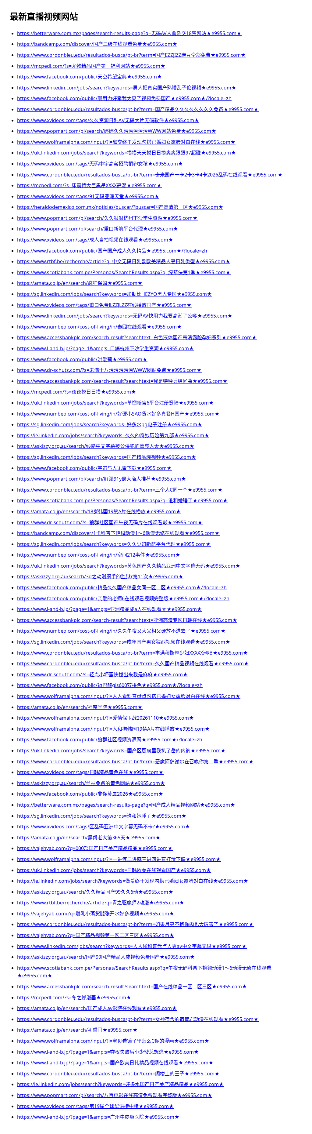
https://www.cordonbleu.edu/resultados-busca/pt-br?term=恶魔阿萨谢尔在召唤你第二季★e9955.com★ (135, 761)
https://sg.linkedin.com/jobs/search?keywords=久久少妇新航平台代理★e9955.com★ (114, 544)
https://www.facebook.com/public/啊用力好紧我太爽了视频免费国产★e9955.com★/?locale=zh (124, 98)
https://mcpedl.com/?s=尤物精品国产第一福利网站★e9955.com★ (91, 66)
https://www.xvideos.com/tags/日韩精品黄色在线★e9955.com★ (90, 772)
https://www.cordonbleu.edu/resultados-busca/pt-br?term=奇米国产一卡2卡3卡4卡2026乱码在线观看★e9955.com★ (150, 174)
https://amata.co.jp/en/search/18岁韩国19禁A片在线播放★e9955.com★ (99, 511)
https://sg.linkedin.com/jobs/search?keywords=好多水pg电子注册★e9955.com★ (109, 424)
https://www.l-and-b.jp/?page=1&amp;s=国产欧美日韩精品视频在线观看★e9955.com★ (115, 1062)
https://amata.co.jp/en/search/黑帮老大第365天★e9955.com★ (89, 837)
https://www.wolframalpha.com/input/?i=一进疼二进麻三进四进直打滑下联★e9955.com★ (119, 859)
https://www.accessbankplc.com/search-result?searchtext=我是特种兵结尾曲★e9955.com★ (122, 381)
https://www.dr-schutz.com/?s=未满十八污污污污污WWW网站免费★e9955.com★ (109, 370)
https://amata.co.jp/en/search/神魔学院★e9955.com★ (80, 707)
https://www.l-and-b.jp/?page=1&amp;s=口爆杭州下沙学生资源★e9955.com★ (105, 348)
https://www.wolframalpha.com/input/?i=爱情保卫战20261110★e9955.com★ (105, 717)
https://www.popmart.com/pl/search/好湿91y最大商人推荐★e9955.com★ (101, 478)
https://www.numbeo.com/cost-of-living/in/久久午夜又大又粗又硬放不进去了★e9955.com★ (121, 630)
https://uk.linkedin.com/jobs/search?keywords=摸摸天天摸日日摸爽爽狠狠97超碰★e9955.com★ (126, 152)
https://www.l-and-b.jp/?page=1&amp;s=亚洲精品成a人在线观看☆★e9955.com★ (109, 609)
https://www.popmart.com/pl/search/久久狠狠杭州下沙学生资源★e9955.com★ (107, 218)
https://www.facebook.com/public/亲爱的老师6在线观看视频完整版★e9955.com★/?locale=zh (123, 598)
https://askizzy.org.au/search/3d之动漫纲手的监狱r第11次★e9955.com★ (100, 576)
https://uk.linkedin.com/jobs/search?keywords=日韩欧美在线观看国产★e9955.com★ (114, 870)
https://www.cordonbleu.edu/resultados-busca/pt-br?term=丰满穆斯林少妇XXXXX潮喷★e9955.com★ (132, 652)
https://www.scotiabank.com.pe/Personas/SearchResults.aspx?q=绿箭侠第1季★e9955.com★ (124, 272)
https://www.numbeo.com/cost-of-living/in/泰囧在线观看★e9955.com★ (99, 326)
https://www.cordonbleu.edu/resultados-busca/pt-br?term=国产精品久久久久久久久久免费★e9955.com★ (138, 109)
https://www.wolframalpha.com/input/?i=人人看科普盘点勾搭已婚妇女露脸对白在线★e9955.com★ (128, 696)
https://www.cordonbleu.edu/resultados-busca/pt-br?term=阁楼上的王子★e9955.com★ (118, 1073)
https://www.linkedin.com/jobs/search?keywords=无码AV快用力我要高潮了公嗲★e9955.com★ (124, 315)
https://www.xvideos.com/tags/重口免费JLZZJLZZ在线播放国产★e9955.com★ (104, 305)
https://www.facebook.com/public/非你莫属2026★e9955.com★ (90, 794)
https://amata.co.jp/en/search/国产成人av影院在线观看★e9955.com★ (97, 1008)
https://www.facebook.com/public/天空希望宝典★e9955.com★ (89, 76)
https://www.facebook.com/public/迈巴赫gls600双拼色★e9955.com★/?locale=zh (110, 685)
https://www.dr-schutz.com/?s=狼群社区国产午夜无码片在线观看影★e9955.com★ (110, 522)
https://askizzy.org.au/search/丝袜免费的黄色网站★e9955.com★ (91, 783)
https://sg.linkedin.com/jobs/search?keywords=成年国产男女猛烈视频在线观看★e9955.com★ (123, 641)
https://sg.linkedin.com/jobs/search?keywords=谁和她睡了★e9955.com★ (101, 815)
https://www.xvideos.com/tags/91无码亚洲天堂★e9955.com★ (88, 196)
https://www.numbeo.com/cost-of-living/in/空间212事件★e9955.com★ (98, 554)
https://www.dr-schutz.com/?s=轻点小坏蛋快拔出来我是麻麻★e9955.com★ (102, 674)
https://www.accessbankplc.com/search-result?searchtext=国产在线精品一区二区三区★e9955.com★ (132, 986)
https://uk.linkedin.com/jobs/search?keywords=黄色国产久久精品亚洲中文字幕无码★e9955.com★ (128, 565)
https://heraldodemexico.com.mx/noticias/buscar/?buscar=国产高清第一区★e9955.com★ (120, 207)
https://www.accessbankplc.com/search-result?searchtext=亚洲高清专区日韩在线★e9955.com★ (127, 620)
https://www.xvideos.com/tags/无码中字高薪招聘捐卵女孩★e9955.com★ (100, 163)
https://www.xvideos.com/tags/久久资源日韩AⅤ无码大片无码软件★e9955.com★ (108, 120)
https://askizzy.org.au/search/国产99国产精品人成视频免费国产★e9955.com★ (106, 957)
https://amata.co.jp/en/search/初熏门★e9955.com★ (77, 1030)
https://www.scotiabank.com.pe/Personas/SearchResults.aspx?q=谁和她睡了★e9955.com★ (122, 500)
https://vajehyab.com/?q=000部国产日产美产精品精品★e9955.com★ (95, 848)
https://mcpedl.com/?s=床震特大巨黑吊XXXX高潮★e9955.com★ (89, 185)
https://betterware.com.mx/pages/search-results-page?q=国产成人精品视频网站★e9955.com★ (126, 804)
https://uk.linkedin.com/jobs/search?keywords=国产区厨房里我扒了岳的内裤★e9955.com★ (121, 750)
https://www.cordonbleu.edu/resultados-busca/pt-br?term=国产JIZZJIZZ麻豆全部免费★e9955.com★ (131, 55)
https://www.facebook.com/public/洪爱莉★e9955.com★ (82, 359)
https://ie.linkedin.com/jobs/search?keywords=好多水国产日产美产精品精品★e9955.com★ (120, 1084)
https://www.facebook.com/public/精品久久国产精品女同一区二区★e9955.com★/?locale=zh (122, 587)
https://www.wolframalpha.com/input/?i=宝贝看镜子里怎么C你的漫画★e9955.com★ (113, 1041)
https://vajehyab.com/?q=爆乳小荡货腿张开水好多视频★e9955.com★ (95, 913)
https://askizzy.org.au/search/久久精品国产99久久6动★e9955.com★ (95, 892)
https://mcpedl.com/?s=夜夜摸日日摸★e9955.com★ (76, 391)
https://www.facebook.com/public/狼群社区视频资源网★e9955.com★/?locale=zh (109, 739)
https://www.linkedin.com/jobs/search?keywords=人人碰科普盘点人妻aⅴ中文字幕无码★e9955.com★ (132, 946)
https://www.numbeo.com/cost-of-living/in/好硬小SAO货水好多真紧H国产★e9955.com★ (118, 413)
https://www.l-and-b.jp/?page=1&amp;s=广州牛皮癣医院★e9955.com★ (98, 1117)
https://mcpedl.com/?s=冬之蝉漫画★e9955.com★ (74, 997)
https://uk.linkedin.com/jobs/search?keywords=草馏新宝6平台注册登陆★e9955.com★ (115, 402)
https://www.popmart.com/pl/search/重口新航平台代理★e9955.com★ (97, 228)
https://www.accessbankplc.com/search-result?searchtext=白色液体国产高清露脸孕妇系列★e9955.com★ (137, 337)
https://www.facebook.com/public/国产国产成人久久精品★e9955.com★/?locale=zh (112, 250)
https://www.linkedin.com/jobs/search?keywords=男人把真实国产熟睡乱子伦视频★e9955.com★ (126, 87)
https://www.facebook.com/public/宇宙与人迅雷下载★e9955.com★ (94, 468)
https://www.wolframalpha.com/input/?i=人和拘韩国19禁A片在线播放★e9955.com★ (113, 728)
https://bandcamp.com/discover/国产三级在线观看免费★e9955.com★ (97, 44)
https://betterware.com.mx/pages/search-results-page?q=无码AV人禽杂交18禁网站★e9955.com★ (129, 33)
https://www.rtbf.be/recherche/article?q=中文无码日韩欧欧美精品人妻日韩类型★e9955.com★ (123, 261)
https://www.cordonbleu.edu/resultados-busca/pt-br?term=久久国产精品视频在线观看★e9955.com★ (133, 663)
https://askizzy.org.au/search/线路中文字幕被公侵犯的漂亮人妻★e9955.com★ (105, 446)
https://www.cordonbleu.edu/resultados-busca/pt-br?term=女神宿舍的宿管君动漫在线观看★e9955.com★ (138, 1019)
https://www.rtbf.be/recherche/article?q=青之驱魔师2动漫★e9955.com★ (100, 902)
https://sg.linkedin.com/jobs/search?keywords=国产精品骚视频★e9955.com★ (106, 457)
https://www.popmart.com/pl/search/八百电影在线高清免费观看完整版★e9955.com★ (114, 1095)
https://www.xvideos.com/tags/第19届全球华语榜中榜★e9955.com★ (95, 1106)
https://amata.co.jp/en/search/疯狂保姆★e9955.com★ (80, 283)
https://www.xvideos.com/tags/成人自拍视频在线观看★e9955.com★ (95, 239)
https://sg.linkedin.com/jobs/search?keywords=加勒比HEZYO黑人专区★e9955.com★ (114, 294)
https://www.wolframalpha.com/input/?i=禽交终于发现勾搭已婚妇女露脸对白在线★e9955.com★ (126, 142)
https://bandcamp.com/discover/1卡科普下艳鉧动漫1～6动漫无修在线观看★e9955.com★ (118, 533)
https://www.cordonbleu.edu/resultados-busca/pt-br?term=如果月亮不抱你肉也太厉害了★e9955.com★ (135, 924)
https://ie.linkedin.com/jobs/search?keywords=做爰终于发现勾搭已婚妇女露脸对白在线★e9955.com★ (132, 881)
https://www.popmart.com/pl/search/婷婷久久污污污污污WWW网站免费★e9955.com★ (116, 131)
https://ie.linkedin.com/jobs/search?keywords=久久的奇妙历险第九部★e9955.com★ (113, 435)
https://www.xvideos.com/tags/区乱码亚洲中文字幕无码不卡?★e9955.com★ (103, 826)
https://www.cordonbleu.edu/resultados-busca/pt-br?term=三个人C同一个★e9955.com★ (120, 489)
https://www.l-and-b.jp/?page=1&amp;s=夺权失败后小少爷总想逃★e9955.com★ (108, 1052)
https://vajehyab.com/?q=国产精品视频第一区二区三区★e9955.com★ (95, 935)
